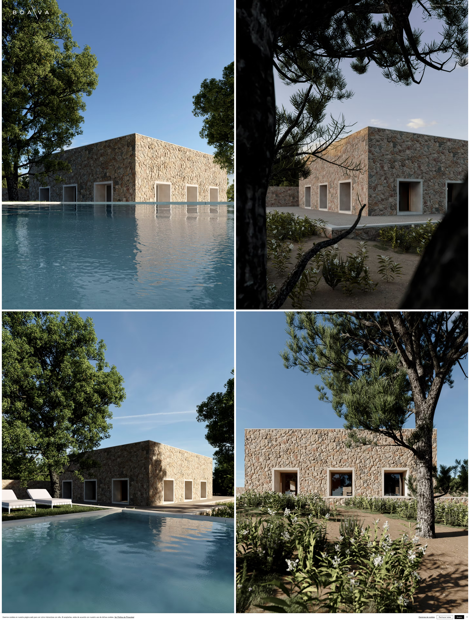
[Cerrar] (467, 617)
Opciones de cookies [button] (427, 617)
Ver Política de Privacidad (124, 617)
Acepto (459, 617)
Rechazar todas (445, 617)
